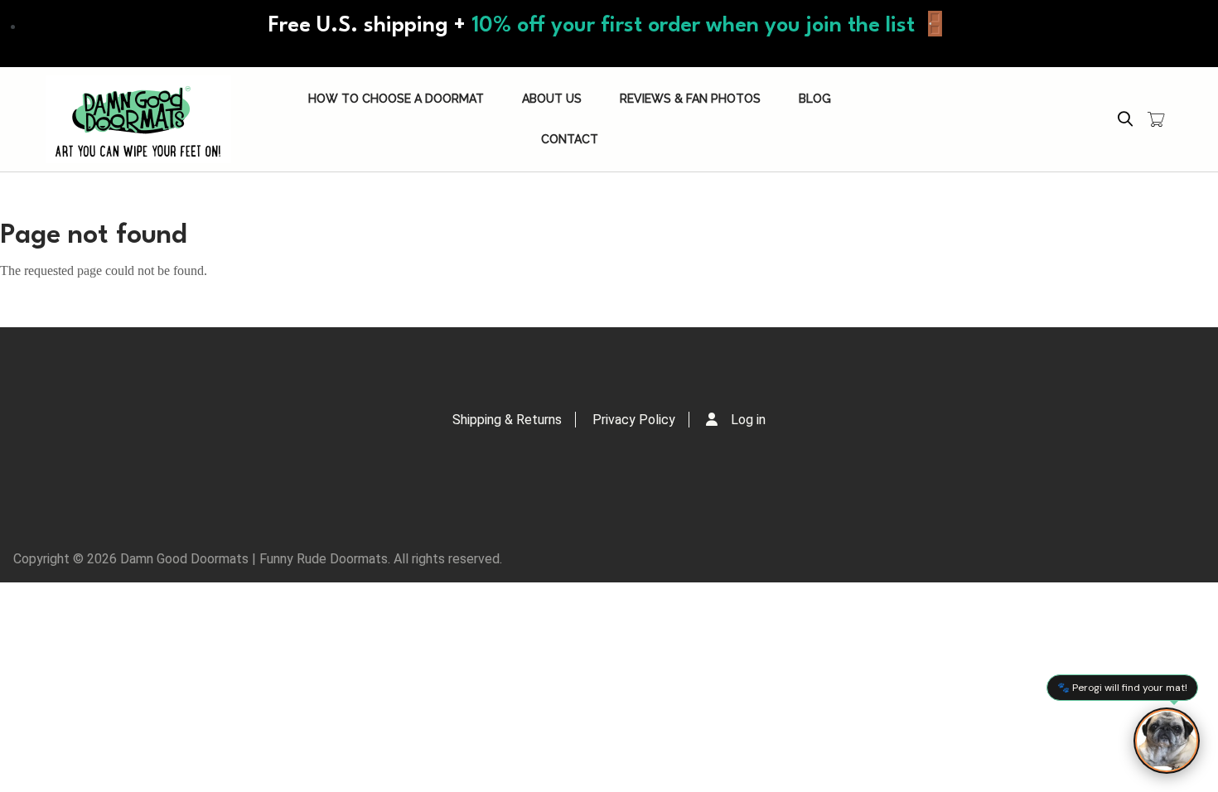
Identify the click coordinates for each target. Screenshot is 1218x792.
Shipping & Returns (507, 419)
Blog (815, 98)
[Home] (138, 119)
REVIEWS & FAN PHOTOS (690, 98)
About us (552, 98)
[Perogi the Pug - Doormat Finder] (1166, 740)
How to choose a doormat (396, 98)
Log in (748, 419)
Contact (569, 139)
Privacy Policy (633, 419)
